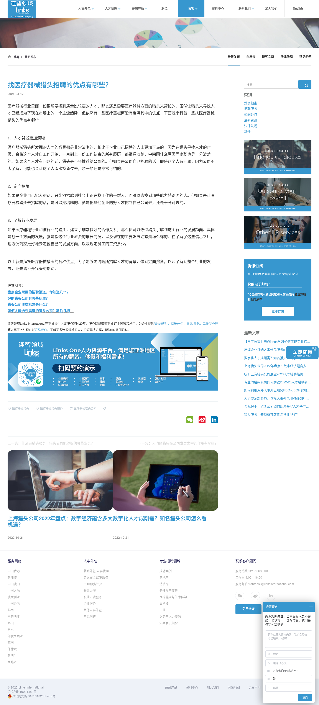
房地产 (164, 577)
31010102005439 (40, 696)
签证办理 (90, 590)
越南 (11, 609)
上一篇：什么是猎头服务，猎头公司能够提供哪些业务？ (51, 443)
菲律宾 (12, 648)
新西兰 (12, 655)
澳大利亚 (14, 596)
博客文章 (268, 56)
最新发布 (234, 56)
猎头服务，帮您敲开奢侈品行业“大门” (271, 414)
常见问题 (305, 56)
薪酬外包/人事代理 (96, 570)
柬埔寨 (12, 661)
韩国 (11, 642)
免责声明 (254, 687)
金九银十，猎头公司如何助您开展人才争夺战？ (277, 406)
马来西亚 (14, 616)
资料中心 (218, 8)
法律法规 (287, 56)
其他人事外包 (93, 609)
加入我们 (271, 8)
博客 (191, 8)
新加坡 (12, 577)
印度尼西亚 (15, 635)
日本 (11, 629)
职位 (164, 8)
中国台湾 (14, 603)
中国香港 (14, 570)
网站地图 (234, 687)
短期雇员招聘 (169, 622)
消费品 (164, 583)
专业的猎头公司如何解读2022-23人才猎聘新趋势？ (277, 382)
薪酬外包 (250, 114)
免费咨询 (248, 608)
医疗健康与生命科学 (173, 596)
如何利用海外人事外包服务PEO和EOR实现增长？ (277, 390)
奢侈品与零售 (169, 590)
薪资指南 (250, 102)
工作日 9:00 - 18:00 (248, 577)
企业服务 (90, 603)
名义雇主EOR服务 (96, 577)
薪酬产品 (138, 8)
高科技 (164, 603)
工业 (163, 609)
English (298, 8)
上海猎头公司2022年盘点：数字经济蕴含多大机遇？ (277, 365)
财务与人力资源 (170, 616)
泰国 (11, 622)
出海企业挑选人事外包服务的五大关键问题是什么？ (277, 349)
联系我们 (244, 8)
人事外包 (84, 8)
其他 (247, 131)
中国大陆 (14, 590)
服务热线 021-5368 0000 (252, 570)
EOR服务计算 (93, 583)
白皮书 (250, 56)
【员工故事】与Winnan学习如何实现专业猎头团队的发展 (277, 341)
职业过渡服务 (93, 596)
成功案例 (166, 570)
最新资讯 (250, 120)
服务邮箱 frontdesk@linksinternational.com (264, 583)
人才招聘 (111, 8)
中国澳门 (14, 583)
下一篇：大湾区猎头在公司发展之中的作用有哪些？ (178, 443)
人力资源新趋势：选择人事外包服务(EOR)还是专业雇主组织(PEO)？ (277, 398)
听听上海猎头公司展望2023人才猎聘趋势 (273, 373)
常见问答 (90, 616)
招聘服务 (250, 108)
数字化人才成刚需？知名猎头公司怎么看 (273, 357)
